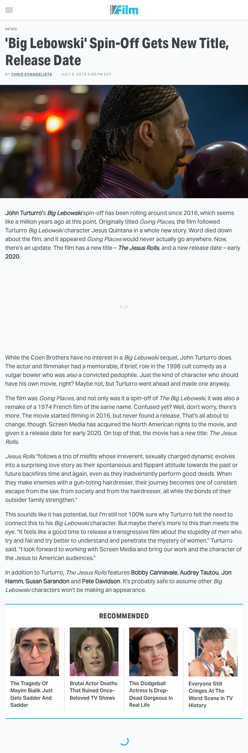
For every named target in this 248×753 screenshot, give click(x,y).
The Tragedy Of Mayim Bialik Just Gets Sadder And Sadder (31, 694)
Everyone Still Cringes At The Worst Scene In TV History (211, 694)
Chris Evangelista (31, 74)
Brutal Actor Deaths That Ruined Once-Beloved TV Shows (93, 690)
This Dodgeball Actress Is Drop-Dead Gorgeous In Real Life (151, 694)
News (11, 29)
